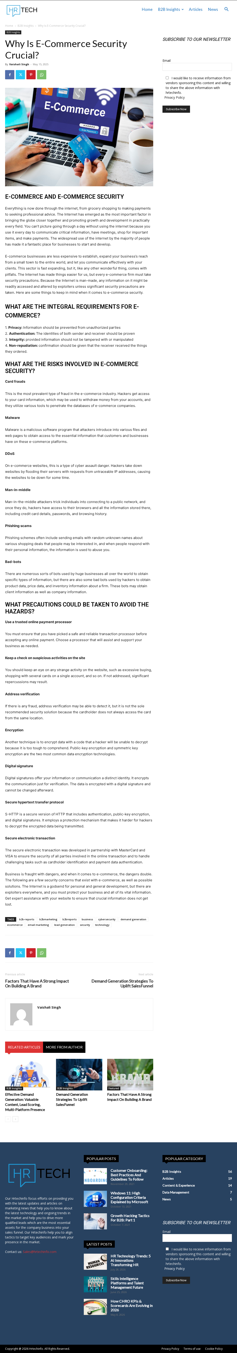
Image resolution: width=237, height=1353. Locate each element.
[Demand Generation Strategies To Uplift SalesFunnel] (79, 1074)
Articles (196, 9)
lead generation (64, 925)
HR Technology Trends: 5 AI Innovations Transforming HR (131, 1260)
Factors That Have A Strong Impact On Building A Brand (37, 983)
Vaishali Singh (19, 64)
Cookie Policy (214, 1349)
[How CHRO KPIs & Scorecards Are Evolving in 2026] (95, 1307)
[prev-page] (8, 1119)
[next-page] (15, 1119)
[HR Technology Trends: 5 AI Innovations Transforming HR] (95, 1262)
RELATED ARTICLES (24, 1047)
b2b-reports (26, 919)
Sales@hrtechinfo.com (39, 1251)
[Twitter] (20, 74)
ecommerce (15, 925)
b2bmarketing (48, 919)
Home (147, 9)
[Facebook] (9, 74)
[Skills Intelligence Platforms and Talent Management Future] (95, 1284)
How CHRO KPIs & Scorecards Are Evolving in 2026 (132, 1305)
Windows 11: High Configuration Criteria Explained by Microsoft (129, 1197)
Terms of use (192, 1349)
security (85, 925)
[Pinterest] (31, 74)
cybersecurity (106, 919)
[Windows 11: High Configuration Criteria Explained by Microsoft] (95, 1199)
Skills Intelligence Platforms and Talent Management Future (127, 1282)
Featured (114, 1088)
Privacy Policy (174, 97)
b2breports (69, 919)
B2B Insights (169, 9)
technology (102, 925)
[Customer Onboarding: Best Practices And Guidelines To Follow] (95, 1176)
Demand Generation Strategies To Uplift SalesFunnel (122, 983)
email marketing (38, 925)
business (87, 919)
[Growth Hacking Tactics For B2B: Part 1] (95, 1221)
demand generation (133, 919)
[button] (226, 10)
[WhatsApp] (41, 74)
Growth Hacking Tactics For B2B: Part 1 (130, 1217)
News (213, 9)
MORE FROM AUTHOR (64, 1047)
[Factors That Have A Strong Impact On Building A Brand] (130, 1074)
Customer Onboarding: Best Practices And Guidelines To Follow (129, 1174)
